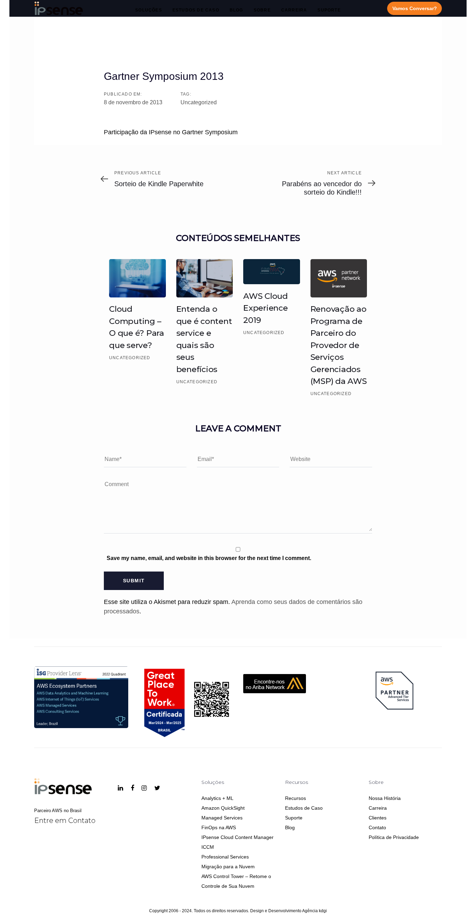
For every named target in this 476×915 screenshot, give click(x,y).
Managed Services (222, 818)
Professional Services (225, 857)
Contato (377, 827)
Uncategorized (199, 102)
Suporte (293, 818)
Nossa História (385, 798)
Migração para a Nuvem (228, 866)
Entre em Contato (64, 820)
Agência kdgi (314, 910)
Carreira (378, 808)
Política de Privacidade (394, 837)
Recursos (295, 798)
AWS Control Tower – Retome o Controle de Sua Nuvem (236, 881)
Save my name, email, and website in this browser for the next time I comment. (209, 558)
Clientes (377, 818)
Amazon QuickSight (223, 808)
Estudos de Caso (304, 808)
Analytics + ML (217, 798)
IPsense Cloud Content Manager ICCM (237, 842)
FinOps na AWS (218, 827)
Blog (290, 827)
